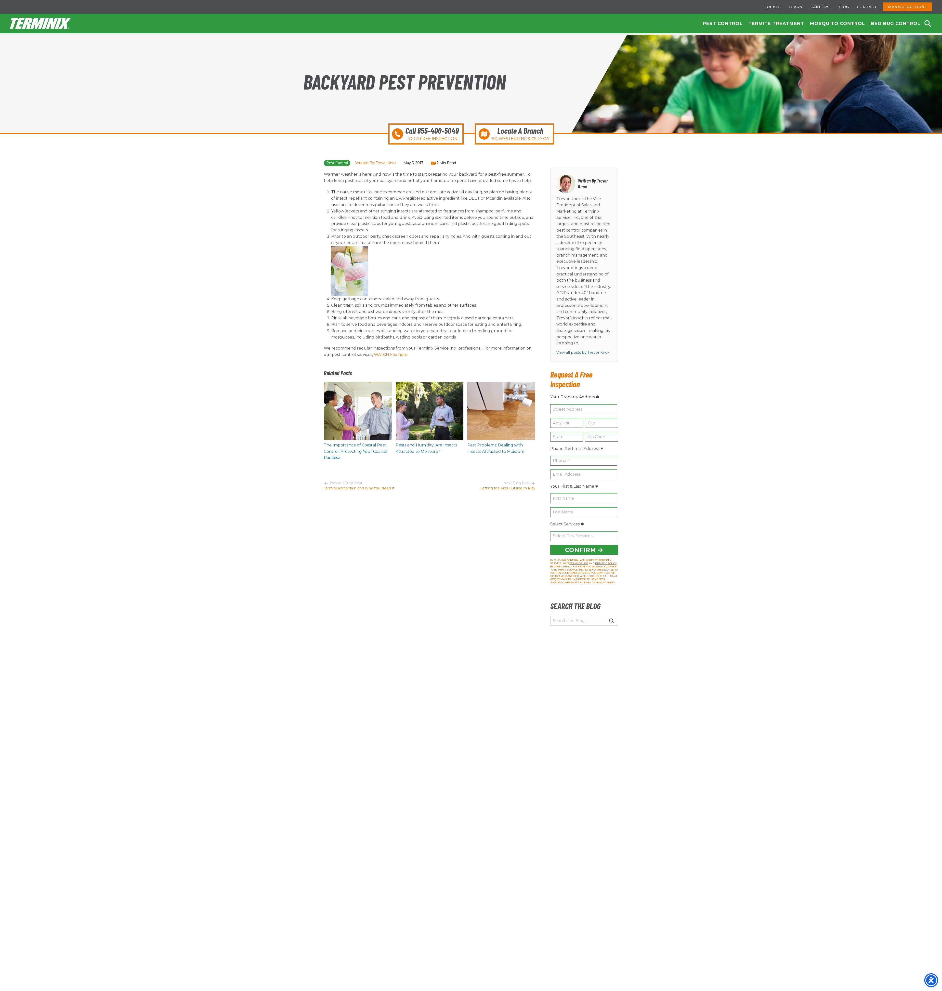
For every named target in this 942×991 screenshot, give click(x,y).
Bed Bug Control (895, 23)
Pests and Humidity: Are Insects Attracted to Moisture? (426, 448)
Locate (772, 7)
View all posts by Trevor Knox (583, 352)
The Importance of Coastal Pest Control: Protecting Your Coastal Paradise (355, 451)
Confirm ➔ (584, 549)
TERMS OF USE (579, 563)
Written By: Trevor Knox (375, 163)
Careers (820, 7)
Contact (867, 7)
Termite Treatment (776, 23)
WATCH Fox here (390, 354)
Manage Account (907, 7)
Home (40, 23)
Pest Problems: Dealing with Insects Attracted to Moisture (495, 448)
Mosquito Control (837, 23)
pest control (337, 163)
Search (927, 23)
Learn (796, 7)
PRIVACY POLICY (606, 563)
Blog (843, 7)
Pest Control (723, 23)
